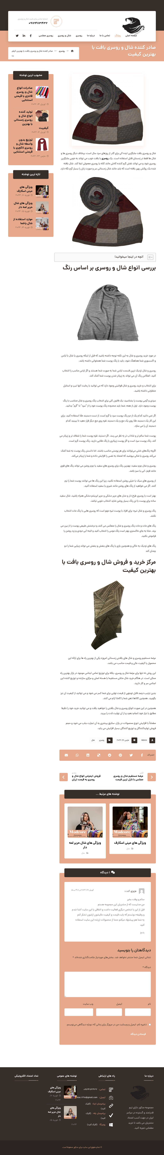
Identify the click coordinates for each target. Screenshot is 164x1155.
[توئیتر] (17, 36)
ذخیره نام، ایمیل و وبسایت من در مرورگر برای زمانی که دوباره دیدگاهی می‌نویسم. (106, 1025)
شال (93, 740)
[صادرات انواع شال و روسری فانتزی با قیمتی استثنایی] (42, 92)
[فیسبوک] (31, 36)
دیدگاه (147, 967)
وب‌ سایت (88, 1004)
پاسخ (142, 932)
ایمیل (119, 1004)
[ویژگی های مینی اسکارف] (42, 191)
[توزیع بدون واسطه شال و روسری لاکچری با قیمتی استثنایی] (42, 144)
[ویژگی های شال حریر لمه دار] (42, 207)
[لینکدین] (24, 36)
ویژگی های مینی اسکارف (25, 189)
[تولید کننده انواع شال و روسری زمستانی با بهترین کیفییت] (42, 116)
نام (149, 1004)
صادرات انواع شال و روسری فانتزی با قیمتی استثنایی (23, 94)
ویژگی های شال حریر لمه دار (23, 205)
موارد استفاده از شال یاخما (23, 221)
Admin (144, 740)
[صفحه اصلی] (72, 51)
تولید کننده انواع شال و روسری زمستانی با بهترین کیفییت (31, 120)
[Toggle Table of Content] (148, 257)
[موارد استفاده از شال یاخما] (42, 224)
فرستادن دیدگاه (138, 1034)
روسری (105, 159)
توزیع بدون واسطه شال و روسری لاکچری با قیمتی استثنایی (23, 146)
